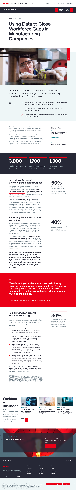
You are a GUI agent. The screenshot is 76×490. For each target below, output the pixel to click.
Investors (58, 3)
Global (70, 3)
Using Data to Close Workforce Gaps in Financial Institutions (27, 411)
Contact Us (47, 3)
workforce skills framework (27, 199)
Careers (53, 3)
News (62, 3)
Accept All (66, 484)
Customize (50, 484)
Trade (52, 468)
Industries (20, 3)
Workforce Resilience (10, 9)
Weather (53, 473)
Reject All (58, 484)
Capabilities (13, 3)
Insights (26, 3)
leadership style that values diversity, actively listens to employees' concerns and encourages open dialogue (25, 191)
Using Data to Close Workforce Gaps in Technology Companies (65, 411)
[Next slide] (26, 420)
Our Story (29, 468)
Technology (54, 471)
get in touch (38, 368)
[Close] (74, 484)
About (32, 3)
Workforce (53, 476)
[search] (37, 3)
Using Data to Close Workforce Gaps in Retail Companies (47, 411)
